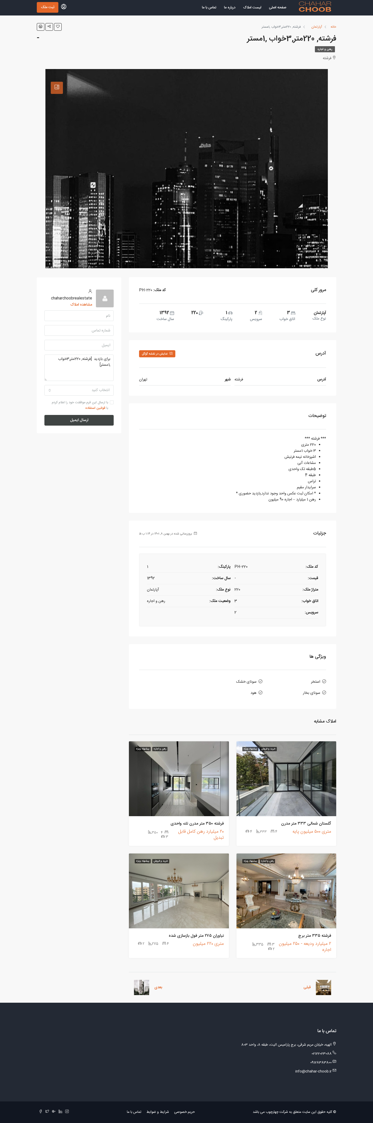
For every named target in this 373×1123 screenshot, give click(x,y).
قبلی (307, 987)
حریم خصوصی (184, 1112)
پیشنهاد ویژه (250, 749)
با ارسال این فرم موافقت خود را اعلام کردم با (80, 405)
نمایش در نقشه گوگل (155, 353)
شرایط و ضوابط (157, 1112)
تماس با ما (209, 8)
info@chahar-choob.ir (313, 1071)
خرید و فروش (268, 749)
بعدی (158, 987)
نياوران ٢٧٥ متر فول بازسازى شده (196, 935)
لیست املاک (252, 8)
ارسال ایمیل (79, 420)
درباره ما (229, 8)
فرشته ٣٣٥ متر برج (314, 935)
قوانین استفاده (95, 408)
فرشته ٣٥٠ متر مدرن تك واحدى (197, 823)
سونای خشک (246, 682)
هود (253, 693)
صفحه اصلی (277, 8)
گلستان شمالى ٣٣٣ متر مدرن (306, 823)
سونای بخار (311, 693)
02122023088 (322, 1054)
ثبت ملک (47, 7)
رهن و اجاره (324, 49)
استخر (315, 682)
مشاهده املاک (81, 304)
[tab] (57, 88)
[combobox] (79, 390)
